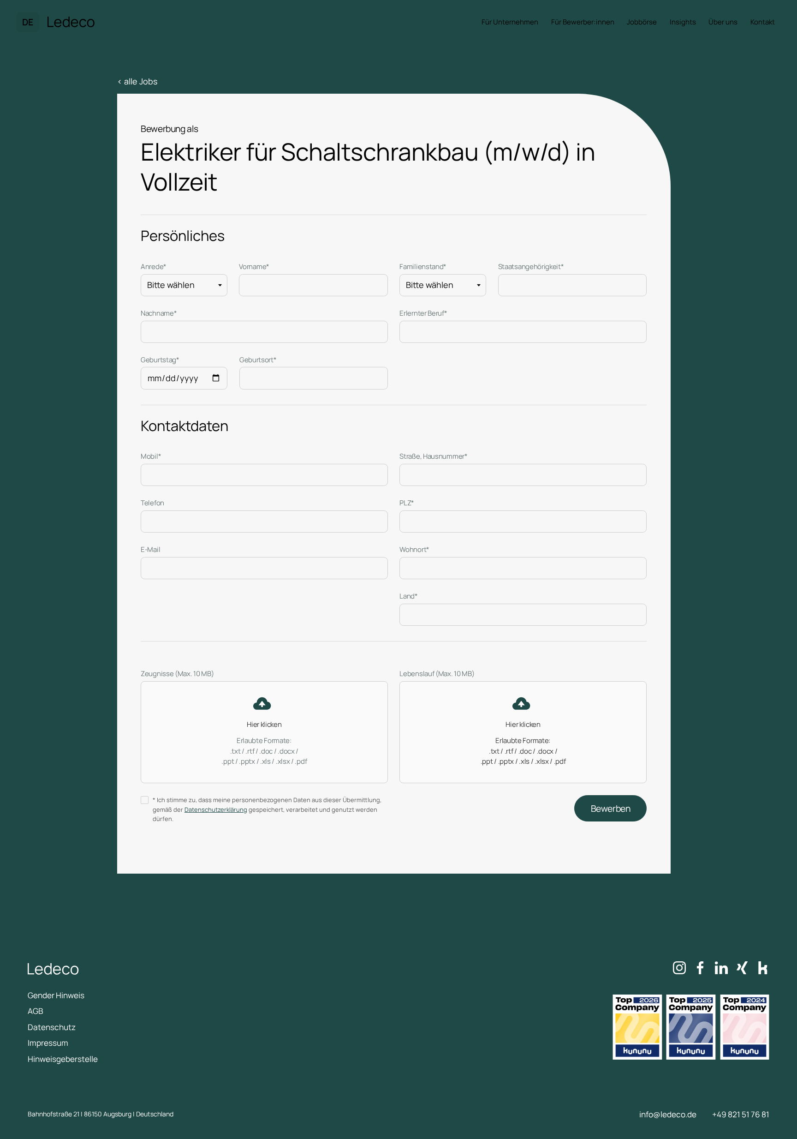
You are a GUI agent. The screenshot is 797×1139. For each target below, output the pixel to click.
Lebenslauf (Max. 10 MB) (436, 673)
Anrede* (154, 266)
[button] (27, 22)
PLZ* (406, 503)
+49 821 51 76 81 (740, 1114)
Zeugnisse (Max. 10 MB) (177, 673)
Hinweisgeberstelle (63, 1059)
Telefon (152, 503)
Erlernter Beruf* (423, 313)
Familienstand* (422, 266)
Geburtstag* (160, 360)
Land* (408, 596)
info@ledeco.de (667, 1114)
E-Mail (150, 549)
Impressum (48, 1042)
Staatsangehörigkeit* (531, 266)
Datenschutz (52, 1027)
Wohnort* (414, 549)
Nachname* (159, 313)
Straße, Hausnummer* (433, 456)
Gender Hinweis (56, 995)
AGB (35, 1011)
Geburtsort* (258, 360)
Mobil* (151, 456)
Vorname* (254, 266)
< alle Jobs (137, 81)
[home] (71, 22)
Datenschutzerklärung (215, 809)
